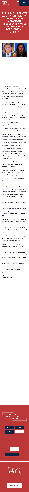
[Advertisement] (14, 71)
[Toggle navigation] (18, 2)
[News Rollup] (5, 3)
